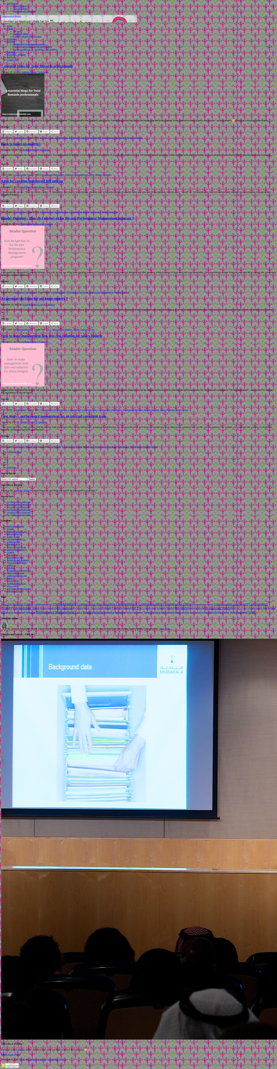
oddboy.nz (11, 565)
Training (11, 41)
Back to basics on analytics (21, 144)
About (10, 28)
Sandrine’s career (20, 34)
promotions (79, 613)
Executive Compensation (92, 609)
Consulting (12, 39)
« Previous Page (14, 452)
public (10, 578)
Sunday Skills (13, 581)
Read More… (165, 628)
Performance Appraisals (77, 292)
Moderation (88, 447)
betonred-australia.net (16, 531)
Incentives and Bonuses (17, 560)
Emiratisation (50, 608)
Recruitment (120, 612)
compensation (61, 138)
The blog (17, 31)
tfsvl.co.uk (11, 586)
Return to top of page (10, 1054)
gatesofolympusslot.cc (17, 549)
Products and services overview (27, 36)
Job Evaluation (238, 609)
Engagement (74, 138)
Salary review (182, 410)
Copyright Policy (20, 9)
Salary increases (135, 612)
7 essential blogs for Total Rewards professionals (37, 66)
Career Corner (13, 537)
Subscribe (11, 57)
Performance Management (114, 138)
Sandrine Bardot (28, 72)
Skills (232, 612)
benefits (43, 138)
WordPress (53, 1059)
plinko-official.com (15, 573)
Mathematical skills (259, 609)
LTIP (249, 609)
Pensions (11, 568)
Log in (63, 1059)
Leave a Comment (45, 187)
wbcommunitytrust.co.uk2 (19, 588)
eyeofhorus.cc (13, 544)
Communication (58, 292)
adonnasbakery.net (15, 526)
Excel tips (78, 608)
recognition (109, 612)
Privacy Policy (19, 6)
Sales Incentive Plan (199, 612)
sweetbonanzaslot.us (16, 583)
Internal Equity (197, 608)
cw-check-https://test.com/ (19, 502)
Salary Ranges (167, 612)
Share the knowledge (219, 612)
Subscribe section (22, 490)
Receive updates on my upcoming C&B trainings (35, 49)
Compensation (19, 138)
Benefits (10, 529)
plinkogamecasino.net (17, 575)
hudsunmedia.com (15, 557)
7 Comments (42, 72)
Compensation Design (79, 212)
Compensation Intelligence (52, 175)
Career (51, 138)
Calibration (56, 447)
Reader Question (135, 138)
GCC (48, 329)
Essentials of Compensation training (29, 44)
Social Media (242, 612)
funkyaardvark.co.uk (16, 547)
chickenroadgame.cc (16, 539)
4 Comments (44, 150)
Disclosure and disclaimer (24, 11)
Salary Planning (167, 410)
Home (10, 26)
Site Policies (12, 3)
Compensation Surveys (27, 608)
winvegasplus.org (15, 591)
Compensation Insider (11, 16)
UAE (92, 329)
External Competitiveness (76, 175)
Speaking (11, 52)
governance (96, 212)
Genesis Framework (37, 1059)
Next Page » (12, 467)
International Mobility (91, 138)
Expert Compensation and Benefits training (32, 47)
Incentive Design (165, 608)
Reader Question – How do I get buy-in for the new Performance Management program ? (67, 218)
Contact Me (12, 60)
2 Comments (41, 422)
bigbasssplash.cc (14, 534)
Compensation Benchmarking (53, 410)
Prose (22, 1059)
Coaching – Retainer (16, 54)
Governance (12, 555)
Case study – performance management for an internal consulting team (53, 416)
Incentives (182, 608)
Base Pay (6, 604)
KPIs (92, 175)
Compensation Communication (54, 212)
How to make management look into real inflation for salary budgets (51, 336)
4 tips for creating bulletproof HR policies (32, 181)
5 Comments (42, 342)
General (10, 552)
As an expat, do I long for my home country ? (34, 298)
